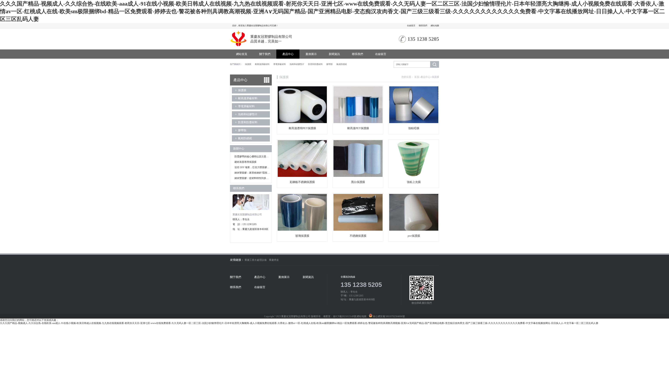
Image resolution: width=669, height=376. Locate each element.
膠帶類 (329, 64)
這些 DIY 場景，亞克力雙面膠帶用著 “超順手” (259, 167)
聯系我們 (423, 25)
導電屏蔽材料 (279, 64)
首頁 (417, 77)
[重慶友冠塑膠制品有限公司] (238, 45)
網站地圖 (435, 25)
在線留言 (411, 25)
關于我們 (264, 54)
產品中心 (288, 54)
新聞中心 (238, 148)
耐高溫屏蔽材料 (262, 64)
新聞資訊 (334, 54)
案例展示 (311, 54)
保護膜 (248, 64)
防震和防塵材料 (315, 64)
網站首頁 (241, 54)
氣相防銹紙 (341, 64)
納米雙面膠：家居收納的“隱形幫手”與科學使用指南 (262, 172)
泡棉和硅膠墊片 (297, 64)
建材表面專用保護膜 (245, 162)
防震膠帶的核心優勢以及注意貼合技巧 (255, 156)
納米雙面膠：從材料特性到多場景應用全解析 (258, 178)
